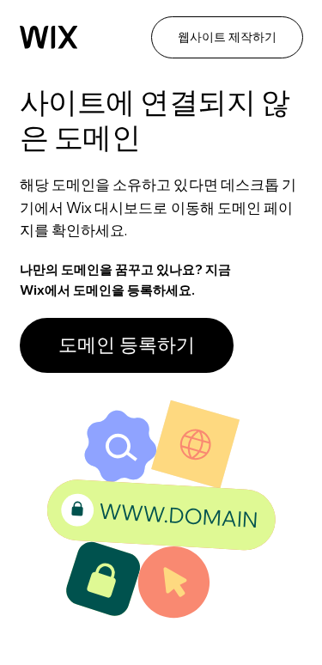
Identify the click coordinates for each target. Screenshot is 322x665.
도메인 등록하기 (126, 344)
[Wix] (49, 37)
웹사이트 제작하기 (227, 37)
